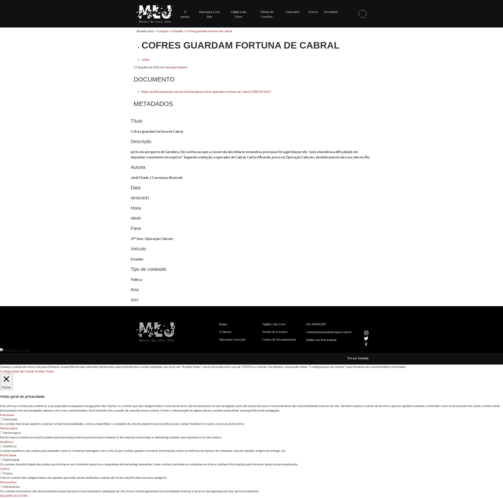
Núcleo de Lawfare (274, 332)
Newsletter (331, 12)
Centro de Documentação (279, 339)
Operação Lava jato (232, 339)
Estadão (177, 31)
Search (362, 14)
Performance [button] (9, 428)
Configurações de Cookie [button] (17, 371)
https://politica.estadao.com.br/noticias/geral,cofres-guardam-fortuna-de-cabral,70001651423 (206, 91)
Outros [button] (5, 468)
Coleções (163, 31)
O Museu (225, 332)
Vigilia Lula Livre (274, 324)
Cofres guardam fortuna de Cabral (209, 31)
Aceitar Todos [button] (44, 371)
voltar (145, 59)
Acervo (313, 12)
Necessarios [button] (8, 482)
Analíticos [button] (7, 442)
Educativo (292, 12)
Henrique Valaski (175, 67)
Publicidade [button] (8, 455)
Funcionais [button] (7, 415)
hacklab (363, 358)
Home (223, 324)
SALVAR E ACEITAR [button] (13, 495)
